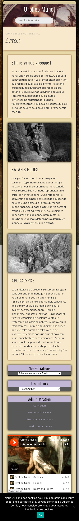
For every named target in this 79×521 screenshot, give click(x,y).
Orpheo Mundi (39, 8)
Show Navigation (62, 35)
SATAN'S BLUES (25, 169)
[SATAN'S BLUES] (39, 142)
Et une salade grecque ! (31, 62)
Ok (40, 515)
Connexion (39, 405)
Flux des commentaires (39, 419)
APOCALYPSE (23, 280)
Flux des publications (39, 412)
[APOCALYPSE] (39, 253)
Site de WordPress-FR (39, 426)
